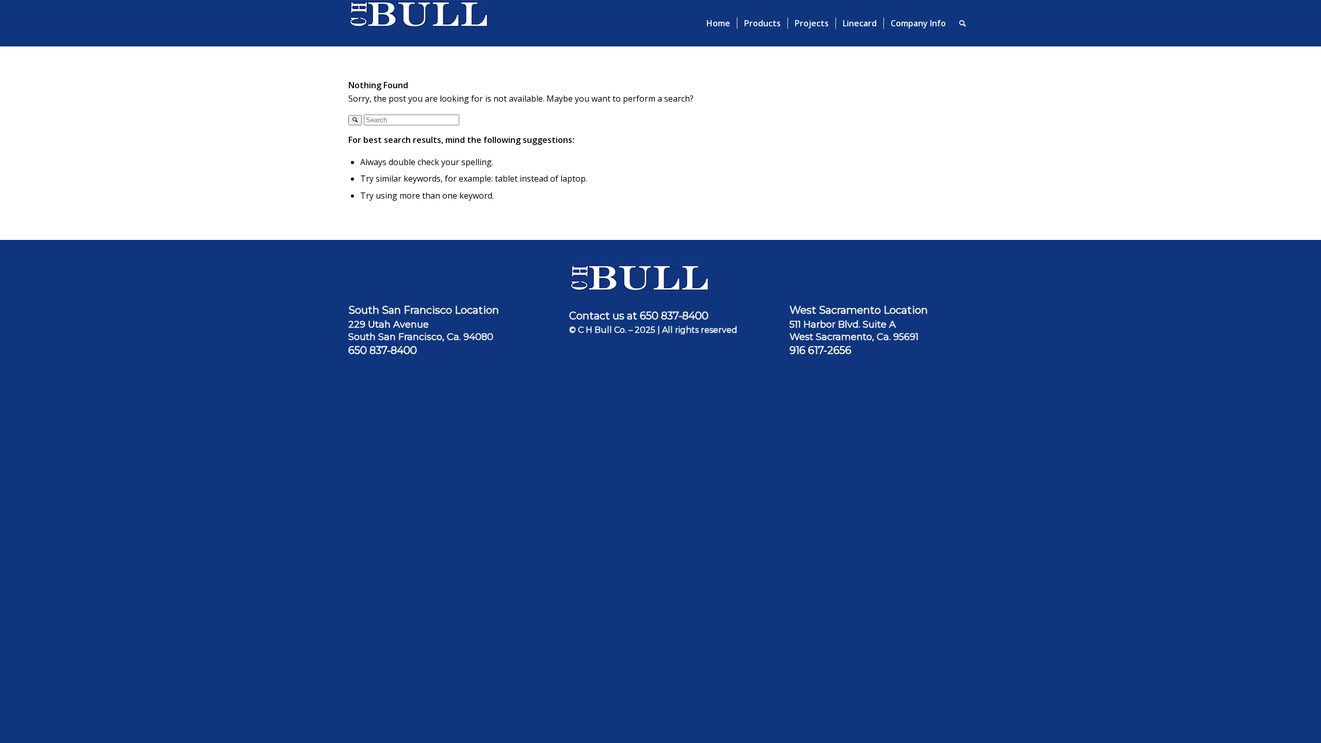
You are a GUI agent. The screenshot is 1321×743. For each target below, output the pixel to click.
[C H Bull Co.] (418, 23)
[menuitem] (718, 23)
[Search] (963, 23)
